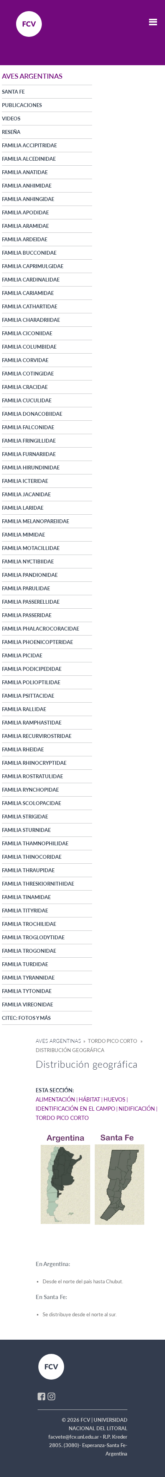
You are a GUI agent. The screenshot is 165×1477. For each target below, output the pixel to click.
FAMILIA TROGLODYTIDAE (33, 937)
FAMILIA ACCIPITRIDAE (29, 145)
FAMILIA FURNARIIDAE (29, 454)
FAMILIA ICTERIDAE (25, 481)
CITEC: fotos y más (26, 1018)
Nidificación (137, 1108)
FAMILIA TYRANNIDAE (28, 978)
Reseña (11, 132)
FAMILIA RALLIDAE (24, 709)
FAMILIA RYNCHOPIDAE (30, 790)
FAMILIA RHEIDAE (23, 749)
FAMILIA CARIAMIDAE (28, 293)
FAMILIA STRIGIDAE (25, 816)
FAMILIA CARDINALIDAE (30, 280)
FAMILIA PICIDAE (22, 655)
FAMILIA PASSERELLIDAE (30, 602)
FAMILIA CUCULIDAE (26, 400)
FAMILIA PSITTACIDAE (28, 696)
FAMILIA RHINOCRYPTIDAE (34, 763)
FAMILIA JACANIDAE (26, 494)
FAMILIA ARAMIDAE (25, 226)
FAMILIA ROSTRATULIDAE (32, 776)
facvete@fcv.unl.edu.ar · (75, 1437)
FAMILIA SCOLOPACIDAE (31, 803)
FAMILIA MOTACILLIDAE (30, 548)
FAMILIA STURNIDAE (26, 830)
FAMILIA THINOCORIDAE (31, 857)
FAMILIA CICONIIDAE (27, 333)
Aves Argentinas (58, 1041)
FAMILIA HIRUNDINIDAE (30, 467)
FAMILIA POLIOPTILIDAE (31, 682)
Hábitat (89, 1099)
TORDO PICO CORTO (62, 1118)
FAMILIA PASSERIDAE (26, 615)
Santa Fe (13, 92)
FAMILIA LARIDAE (22, 508)
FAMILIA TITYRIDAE (25, 910)
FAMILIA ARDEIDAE (24, 239)
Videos (11, 118)
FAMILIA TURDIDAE (25, 964)
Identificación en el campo (75, 1108)
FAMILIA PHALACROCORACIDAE (40, 629)
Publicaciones (22, 105)
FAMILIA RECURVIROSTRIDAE (36, 736)
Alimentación (55, 1099)
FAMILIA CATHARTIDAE (29, 306)
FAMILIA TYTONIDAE (26, 991)
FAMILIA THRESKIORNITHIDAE (38, 884)
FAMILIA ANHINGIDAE (28, 199)
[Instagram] (51, 1396)
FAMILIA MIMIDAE (23, 535)
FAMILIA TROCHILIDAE (29, 924)
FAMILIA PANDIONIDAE (30, 575)
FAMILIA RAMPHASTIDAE (31, 723)
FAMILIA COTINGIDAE (28, 373)
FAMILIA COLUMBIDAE (29, 347)
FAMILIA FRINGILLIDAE (29, 441)
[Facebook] (41, 1396)
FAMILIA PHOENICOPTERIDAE (37, 642)
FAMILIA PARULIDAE (26, 588)
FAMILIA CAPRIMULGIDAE (32, 266)
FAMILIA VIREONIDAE (27, 1004)
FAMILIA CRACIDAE (25, 387)
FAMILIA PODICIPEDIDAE (31, 669)
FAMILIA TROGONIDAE (29, 951)
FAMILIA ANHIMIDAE (26, 186)
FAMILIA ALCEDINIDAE (29, 159)
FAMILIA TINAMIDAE (26, 897)
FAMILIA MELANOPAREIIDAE (35, 521)
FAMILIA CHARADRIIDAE (31, 320)
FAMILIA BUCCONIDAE (29, 253)
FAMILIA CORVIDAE (25, 360)
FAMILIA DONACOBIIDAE (32, 414)
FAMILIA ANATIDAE (25, 172)
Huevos (114, 1099)
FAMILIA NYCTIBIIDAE (28, 561)
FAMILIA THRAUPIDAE (28, 870)
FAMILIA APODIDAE (25, 212)
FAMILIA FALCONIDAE (28, 427)
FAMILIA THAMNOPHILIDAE (35, 843)
